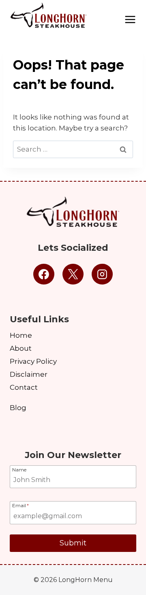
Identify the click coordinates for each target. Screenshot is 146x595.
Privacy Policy (33, 361)
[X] (73, 274)
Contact (24, 387)
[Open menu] (130, 16)
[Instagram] (102, 274)
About (21, 348)
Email (20, 505)
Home (21, 335)
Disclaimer (28, 374)
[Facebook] (43, 274)
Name (19, 469)
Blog (18, 408)
